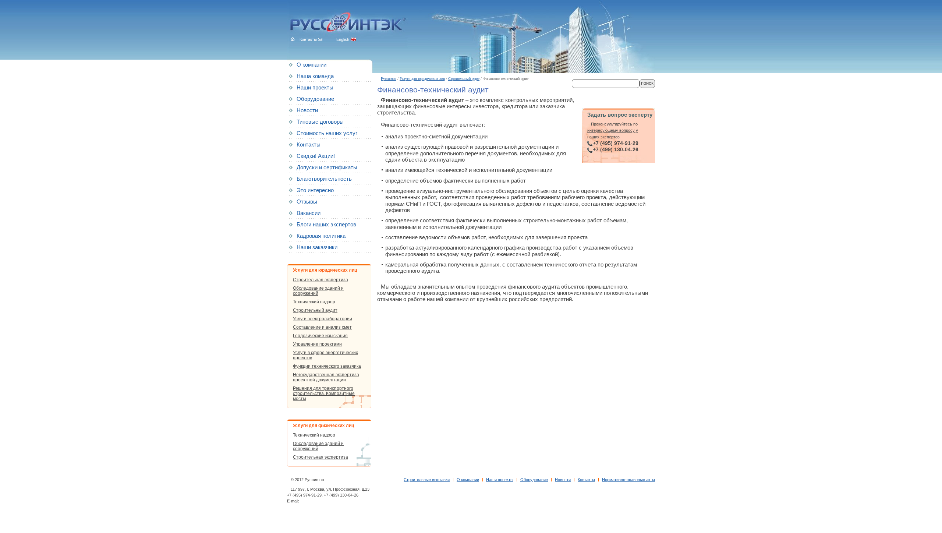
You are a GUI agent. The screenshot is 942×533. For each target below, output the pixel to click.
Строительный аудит (463, 79)
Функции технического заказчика (327, 366)
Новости (307, 110)
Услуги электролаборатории (322, 318)
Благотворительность (324, 179)
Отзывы (307, 202)
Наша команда (315, 76)
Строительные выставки (427, 479)
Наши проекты (315, 88)
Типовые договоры (320, 122)
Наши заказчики (317, 247)
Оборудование (315, 99)
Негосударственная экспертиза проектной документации (326, 377)
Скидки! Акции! (316, 156)
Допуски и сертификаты (327, 167)
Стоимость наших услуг (327, 133)
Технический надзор (314, 301)
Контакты (309, 145)
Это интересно (315, 190)
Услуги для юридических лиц (422, 79)
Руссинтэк (388, 79)
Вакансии (309, 213)
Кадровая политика (321, 236)
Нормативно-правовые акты (628, 479)
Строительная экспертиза (320, 279)
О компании (311, 65)
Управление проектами (317, 344)
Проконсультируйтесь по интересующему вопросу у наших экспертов (612, 130)
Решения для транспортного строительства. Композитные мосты (324, 393)
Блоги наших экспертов (326, 224)
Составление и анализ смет (322, 327)
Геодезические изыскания (320, 335)
